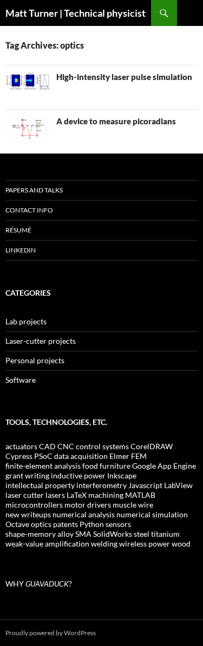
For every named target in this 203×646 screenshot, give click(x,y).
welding (104, 543)
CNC (65, 446)
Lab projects (26, 321)
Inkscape (121, 475)
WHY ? (38, 583)
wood (181, 543)
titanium (165, 533)
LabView (178, 485)
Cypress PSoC (29, 456)
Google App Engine (164, 465)
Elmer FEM (128, 456)
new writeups (28, 514)
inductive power (78, 475)
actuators (21, 446)
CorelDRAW (151, 446)
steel (141, 533)
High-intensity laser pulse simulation (124, 77)
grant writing (27, 475)
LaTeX (77, 495)
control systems (102, 446)
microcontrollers (34, 504)
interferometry (101, 485)
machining (105, 495)
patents (65, 524)
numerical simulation (152, 514)
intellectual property (40, 485)
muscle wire (133, 504)
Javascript (145, 485)
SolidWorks (112, 533)
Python (92, 524)
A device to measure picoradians (116, 121)
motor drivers (87, 504)
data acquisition (81, 456)
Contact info (29, 210)
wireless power (144, 543)
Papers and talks (34, 190)
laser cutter (24, 495)
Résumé (18, 230)
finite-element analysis (43, 465)
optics (41, 524)
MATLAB (140, 495)
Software (20, 379)
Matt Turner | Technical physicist (75, 13)
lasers (55, 495)
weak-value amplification (47, 543)
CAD (47, 446)
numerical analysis (84, 514)
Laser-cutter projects (40, 340)
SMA (83, 533)
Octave (17, 524)
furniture (115, 465)
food (90, 465)
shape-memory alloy (39, 533)
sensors (118, 524)
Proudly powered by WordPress (50, 633)
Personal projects (34, 360)
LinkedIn (20, 250)
